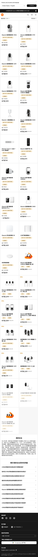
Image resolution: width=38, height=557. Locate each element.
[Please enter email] (35, 536)
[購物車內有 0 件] (31, 15)
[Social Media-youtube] (10, 518)
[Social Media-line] (14, 518)
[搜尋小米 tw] (28, 15)
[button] (36, 1)
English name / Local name (8, 550)
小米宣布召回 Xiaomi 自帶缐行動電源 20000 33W (17, 10)
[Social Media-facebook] (2, 518)
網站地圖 (3, 547)
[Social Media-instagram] (6, 518)
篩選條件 (33, 18)
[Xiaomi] (2, 14)
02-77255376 (17, 527)
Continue (32, 5)
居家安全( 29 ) (4, 18)
